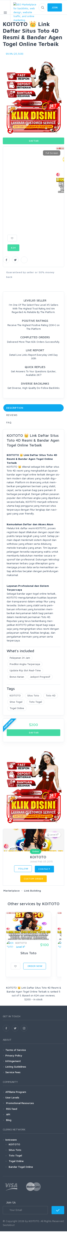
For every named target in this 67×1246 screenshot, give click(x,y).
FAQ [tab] (9, 422)
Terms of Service (15, 1049)
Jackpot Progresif (40, 676)
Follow (23, 868)
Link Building (32, 890)
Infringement (13, 1061)
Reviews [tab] (11, 415)
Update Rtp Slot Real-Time (25, 670)
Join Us (11, 1202)
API (7, 1114)
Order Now (34, 966)
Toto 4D (50, 695)
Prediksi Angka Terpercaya (25, 664)
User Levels (12, 1097)
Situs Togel (16, 701)
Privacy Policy (13, 1055)
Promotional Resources (19, 1103)
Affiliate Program (15, 1091)
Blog (8, 1119)
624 (13, 247)
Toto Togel (35, 701)
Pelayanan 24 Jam (20, 657)
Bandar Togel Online (21, 1166)
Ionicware (11, 1139)
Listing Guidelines (15, 1066)
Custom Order (33, 878)
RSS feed (11, 1108)
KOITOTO (15, 695)
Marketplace (11, 890)
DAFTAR (33, 140)
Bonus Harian (17, 676)
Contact (44, 869)
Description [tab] (14, 407)
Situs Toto (33, 695)
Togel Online (17, 708)
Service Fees (12, 1072)
